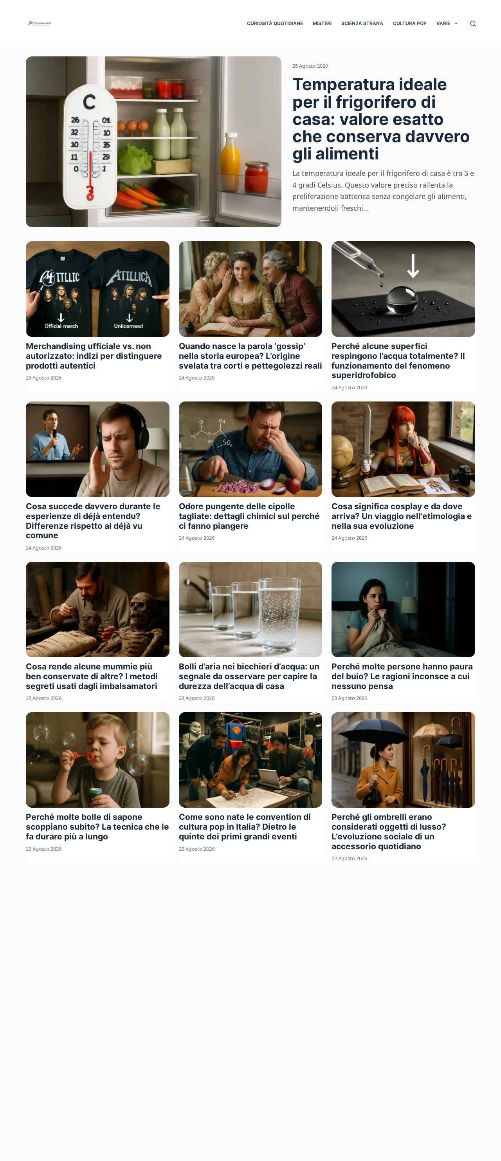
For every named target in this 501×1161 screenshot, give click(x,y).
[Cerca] (473, 24)
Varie (443, 23)
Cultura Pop (410, 23)
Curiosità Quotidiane (275, 23)
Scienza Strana (362, 23)
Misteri (322, 23)
